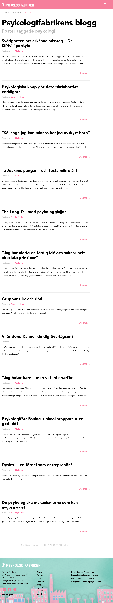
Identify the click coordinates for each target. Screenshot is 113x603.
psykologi (17, 12)
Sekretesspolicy (8, 594)
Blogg (39, 584)
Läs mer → (84, 74)
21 (54, 544)
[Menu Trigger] (104, 4)
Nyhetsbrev (41, 587)
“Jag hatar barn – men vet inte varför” (38, 378)
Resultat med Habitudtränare (82, 578)
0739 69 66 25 (8, 583)
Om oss (39, 572)
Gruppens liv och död (22, 299)
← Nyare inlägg (29, 544)
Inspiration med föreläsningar (82, 572)
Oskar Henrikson (17, 96)
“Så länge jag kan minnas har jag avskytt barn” (46, 133)
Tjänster (40, 575)
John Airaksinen (17, 50)
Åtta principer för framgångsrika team (86, 581)
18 (45, 544)
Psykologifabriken (17, 216)
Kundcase (40, 581)
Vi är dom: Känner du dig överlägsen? (38, 337)
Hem (7, 12)
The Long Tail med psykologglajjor (34, 212)
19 (48, 544)
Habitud (40, 578)
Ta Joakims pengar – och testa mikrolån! (39, 171)
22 (57, 544)
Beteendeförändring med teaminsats (85, 575)
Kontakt (40, 590)
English (39, 593)
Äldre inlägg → (65, 544)
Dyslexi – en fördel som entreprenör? (37, 465)
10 (40, 544)
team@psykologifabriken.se (13, 580)
